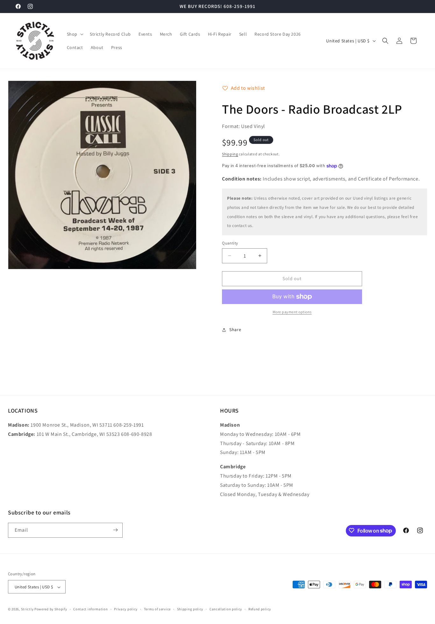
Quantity (230, 243)
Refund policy (259, 609)
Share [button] (235, 329)
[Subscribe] (115, 529)
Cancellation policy (226, 609)
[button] (74, 34)
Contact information (90, 609)
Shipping (230, 154)
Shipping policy (190, 609)
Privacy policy (126, 609)
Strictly (27, 609)
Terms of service (157, 609)
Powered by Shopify (50, 609)
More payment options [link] (292, 311)
